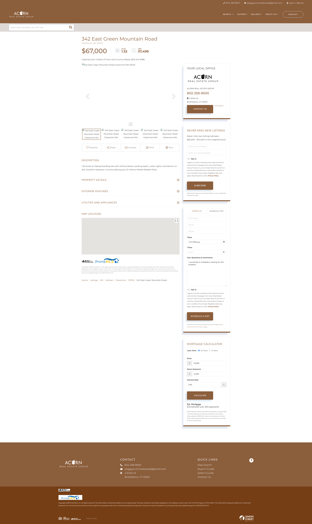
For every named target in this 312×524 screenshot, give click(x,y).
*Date (189, 237)
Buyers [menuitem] (241, 14)
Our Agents (218, 106)
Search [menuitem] (227, 14)
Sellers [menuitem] (255, 14)
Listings (94, 280)
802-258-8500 (232, 3)
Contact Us (200, 109)
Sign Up (300, 3)
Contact (293, 14)
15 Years (214, 350)
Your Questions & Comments (200, 258)
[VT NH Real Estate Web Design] (246, 518)
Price (189, 358)
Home (85, 280)
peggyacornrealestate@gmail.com (264, 3)
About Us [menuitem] (270, 14)
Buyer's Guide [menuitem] (206, 469)
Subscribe (200, 185)
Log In (291, 3)
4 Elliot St (137, 475)
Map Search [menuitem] (205, 465)
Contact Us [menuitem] (204, 477)
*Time (189, 247)
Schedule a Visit (217, 211)
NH (101, 280)
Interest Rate (193, 380)
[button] (70, 27)
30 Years (204, 350)
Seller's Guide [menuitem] (206, 473)
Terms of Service (199, 327)
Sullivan (109, 280)
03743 (131, 280)
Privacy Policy (213, 176)
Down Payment (194, 369)
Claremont (121, 280)
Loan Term (191, 350)
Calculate (200, 395)
